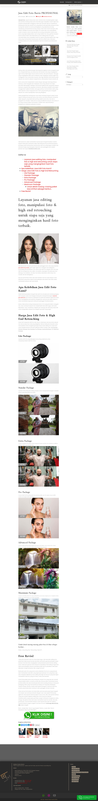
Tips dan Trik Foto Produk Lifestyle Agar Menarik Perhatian (73, 46)
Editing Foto (39, 16)
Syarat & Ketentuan (76, 776)
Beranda (73, 766)
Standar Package (31, 175)
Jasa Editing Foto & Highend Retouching (80, 772)
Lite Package (29, 173)
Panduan (73, 774)
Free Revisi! (26, 191)
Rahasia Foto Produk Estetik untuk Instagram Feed (74, 56)
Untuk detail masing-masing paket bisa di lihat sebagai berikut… (42, 187)
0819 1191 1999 (28, 780)
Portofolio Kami (75, 779)
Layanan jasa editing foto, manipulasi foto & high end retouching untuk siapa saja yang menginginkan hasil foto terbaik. (40, 162)
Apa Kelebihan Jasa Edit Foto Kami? (36, 168)
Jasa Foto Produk (75, 768)
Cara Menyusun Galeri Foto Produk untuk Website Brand (74, 62)
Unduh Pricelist (75, 781)
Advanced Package (32, 182)
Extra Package (30, 177)
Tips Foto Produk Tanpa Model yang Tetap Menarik (73, 51)
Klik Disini (79, 34)
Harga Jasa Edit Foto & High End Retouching (39, 171)
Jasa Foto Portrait (75, 770)
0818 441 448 (28, 781)
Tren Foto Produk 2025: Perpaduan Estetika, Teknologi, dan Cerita (73, 67)
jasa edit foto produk (23, 267)
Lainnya (37, 725)
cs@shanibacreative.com (22, 783)
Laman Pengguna (75, 777)
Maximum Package (32, 184)
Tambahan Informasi (47, 16)
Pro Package (29, 180)
